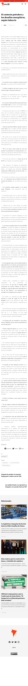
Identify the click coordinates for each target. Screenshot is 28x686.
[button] (25, 4)
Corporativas (5, 462)
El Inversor (3, 444)
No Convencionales (15, 462)
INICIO (14, 647)
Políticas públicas (6, 465)
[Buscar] (22, 4)
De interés (4, 456)
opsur (5, 25)
